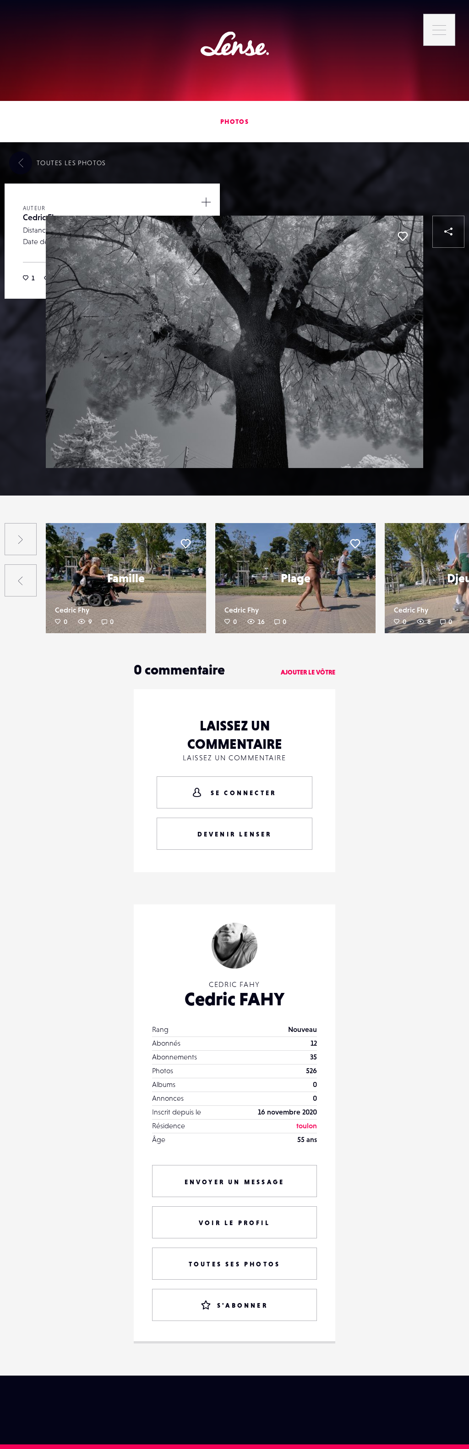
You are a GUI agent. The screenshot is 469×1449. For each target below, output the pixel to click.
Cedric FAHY (234, 998)
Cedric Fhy (41, 217)
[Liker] (403, 236)
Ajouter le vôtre (308, 672)
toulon (306, 1125)
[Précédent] (21, 580)
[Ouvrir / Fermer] (206, 202)
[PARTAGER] (448, 232)
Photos (234, 121)
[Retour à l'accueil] (235, 44)
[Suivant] (21, 539)
